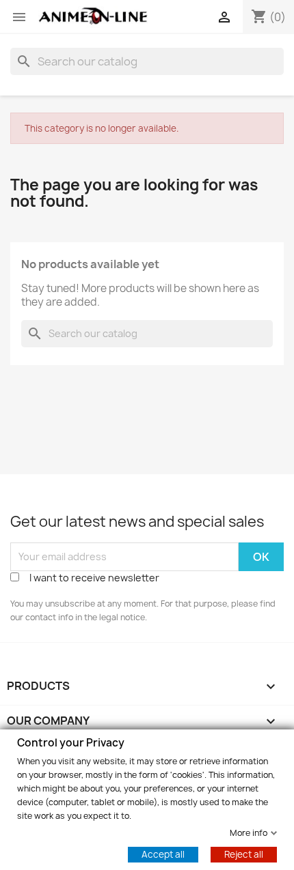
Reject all (243, 853)
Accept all (163, 853)
